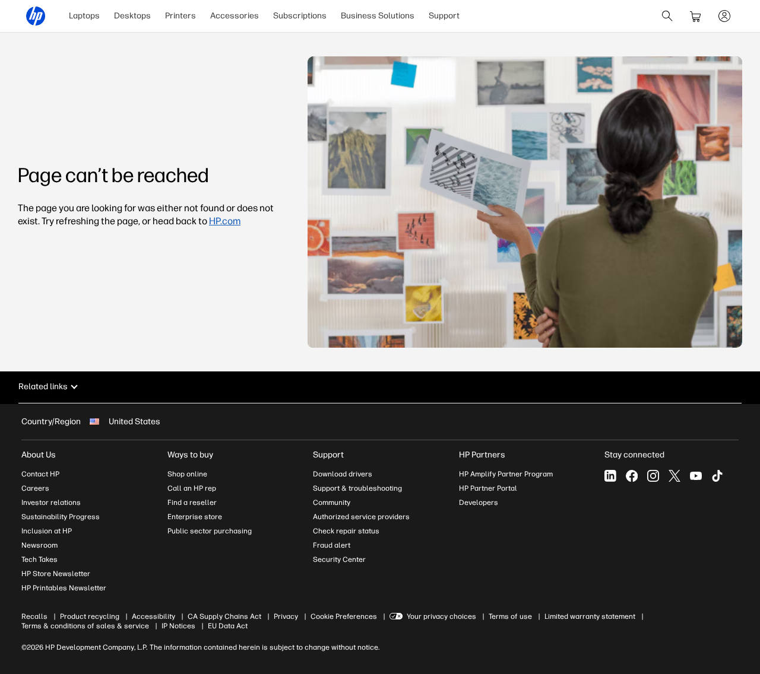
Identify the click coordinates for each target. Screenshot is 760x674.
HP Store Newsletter (55, 574)
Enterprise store (194, 517)
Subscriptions (300, 16)
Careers (35, 488)
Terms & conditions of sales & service (85, 626)
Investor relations (51, 502)
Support (444, 16)
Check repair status (346, 531)
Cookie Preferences (344, 616)
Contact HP (40, 474)
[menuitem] (84, 16)
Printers (180, 16)
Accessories (234, 16)
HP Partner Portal (488, 488)
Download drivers (342, 474)
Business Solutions (377, 16)
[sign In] (724, 16)
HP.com (224, 221)
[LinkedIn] (610, 476)
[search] (667, 16)
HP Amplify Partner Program (506, 474)
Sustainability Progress (60, 517)
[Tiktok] (717, 476)
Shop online (187, 474)
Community (331, 502)
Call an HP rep (191, 488)
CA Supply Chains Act (224, 616)
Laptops (84, 16)
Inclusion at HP (46, 531)
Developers (478, 502)
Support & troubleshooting (357, 488)
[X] (674, 476)
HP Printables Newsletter (63, 588)
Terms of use (510, 616)
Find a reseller (192, 502)
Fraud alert (331, 545)
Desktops (132, 16)
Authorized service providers (361, 517)
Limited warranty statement (589, 616)
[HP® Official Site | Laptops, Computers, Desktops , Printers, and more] (35, 16)
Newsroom (39, 545)
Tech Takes (39, 559)
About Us (38, 455)
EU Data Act (228, 626)
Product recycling (89, 616)
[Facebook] (632, 476)
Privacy (286, 616)
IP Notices (178, 626)
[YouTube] (696, 476)
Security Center (339, 559)
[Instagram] (653, 476)
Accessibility (153, 616)
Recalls (34, 616)
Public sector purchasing (209, 531)
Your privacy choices (441, 616)
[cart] (696, 16)
